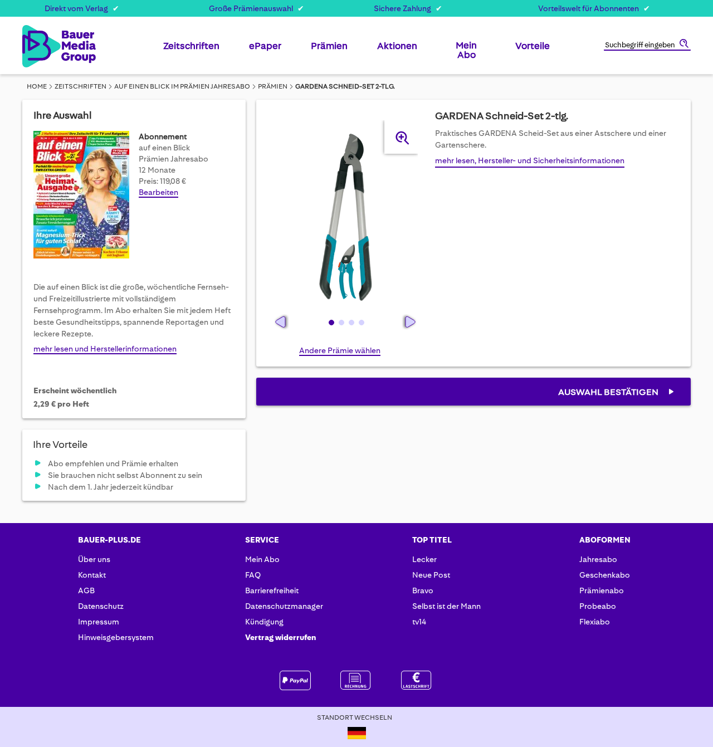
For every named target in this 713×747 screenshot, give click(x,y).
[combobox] (647, 46)
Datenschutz (101, 606)
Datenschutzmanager (284, 606)
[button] (330, 322)
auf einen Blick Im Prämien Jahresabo (182, 86)
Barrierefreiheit (272, 590)
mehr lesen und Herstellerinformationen (105, 348)
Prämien (272, 86)
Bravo (422, 590)
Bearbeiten (158, 192)
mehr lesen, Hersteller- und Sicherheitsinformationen (529, 160)
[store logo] (40, 46)
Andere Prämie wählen (339, 350)
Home (37, 86)
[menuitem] (191, 50)
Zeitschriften (80, 86)
